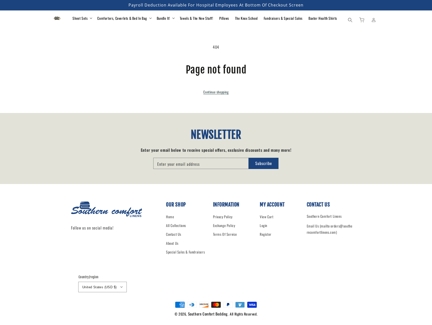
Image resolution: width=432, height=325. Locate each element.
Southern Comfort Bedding (208, 313)
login (263, 225)
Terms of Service (225, 234)
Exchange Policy (224, 225)
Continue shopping (215, 91)
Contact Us (173, 234)
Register (266, 234)
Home (170, 216)
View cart (266, 216)
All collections (176, 225)
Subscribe (263, 163)
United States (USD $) (99, 287)
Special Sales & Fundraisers (185, 251)
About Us (172, 243)
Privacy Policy (222, 216)
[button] (350, 19)
